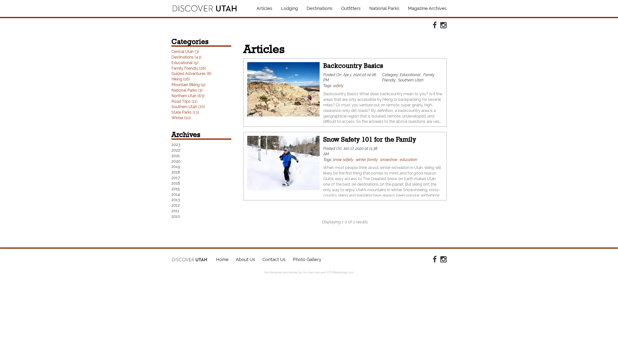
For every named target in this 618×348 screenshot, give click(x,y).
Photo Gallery (307, 259)
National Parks (384, 8)
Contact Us (274, 259)
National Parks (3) (187, 90)
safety (338, 85)
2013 (175, 199)
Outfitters (351, 8)
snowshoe (388, 159)
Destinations (319, 8)
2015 (175, 189)
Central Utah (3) (185, 51)
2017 (175, 177)
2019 (175, 166)
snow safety (343, 159)
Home (189, 260)
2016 (175, 183)
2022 (175, 150)
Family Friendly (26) (188, 68)
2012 (175, 205)
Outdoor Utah (204, 8)
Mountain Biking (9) (188, 84)
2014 (175, 194)
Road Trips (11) (184, 101)
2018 (175, 172)
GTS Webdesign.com (340, 272)
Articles (264, 8)
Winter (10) (181, 118)
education (408, 159)
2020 (176, 161)
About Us (245, 259)
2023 (175, 144)
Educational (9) (184, 62)
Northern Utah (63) (187, 96)
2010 (175, 216)
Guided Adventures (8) (191, 73)
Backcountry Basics (353, 65)
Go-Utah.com (311, 272)
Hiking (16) (180, 79)
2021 (175, 155)
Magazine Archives (427, 8)
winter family (367, 159)
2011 (175, 211)
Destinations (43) (186, 57)
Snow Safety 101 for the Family (369, 139)
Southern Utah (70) (188, 106)
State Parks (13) (185, 112)
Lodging (289, 8)
